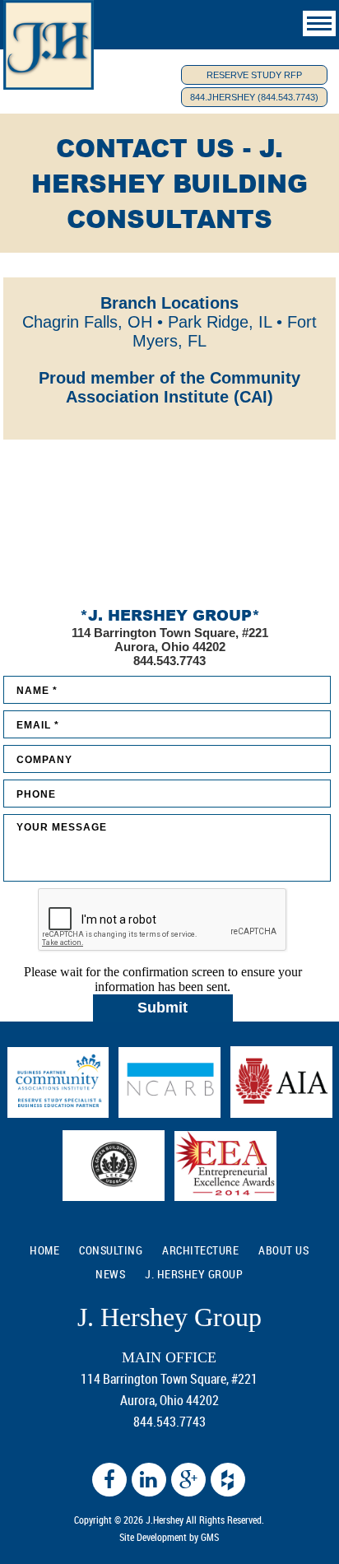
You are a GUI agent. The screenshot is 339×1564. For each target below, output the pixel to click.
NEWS (110, 1274)
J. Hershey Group (194, 1274)
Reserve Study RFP (254, 75)
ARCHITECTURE (200, 1250)
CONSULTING (110, 1250)
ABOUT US (283, 1250)
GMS (210, 1536)
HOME (44, 1250)
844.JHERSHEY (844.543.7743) (254, 97)
